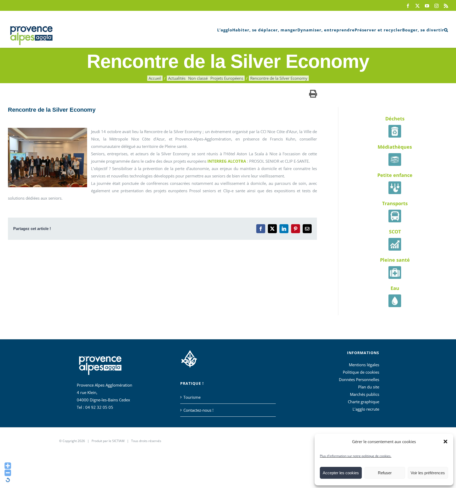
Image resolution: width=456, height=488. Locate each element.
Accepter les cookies (341, 473)
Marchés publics (364, 394)
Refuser (385, 473)
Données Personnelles (359, 379)
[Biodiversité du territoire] (189, 358)
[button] (445, 441)
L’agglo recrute (366, 409)
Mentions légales (364, 364)
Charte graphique (363, 401)
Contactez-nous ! (198, 410)
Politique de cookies (361, 372)
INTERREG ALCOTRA (226, 161)
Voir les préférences (428, 473)
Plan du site (368, 387)
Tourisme (192, 397)
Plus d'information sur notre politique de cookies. (355, 456)
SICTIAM (118, 441)
